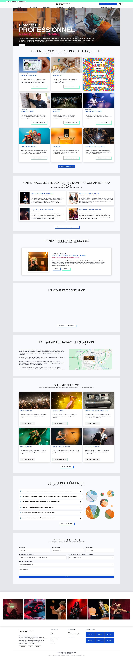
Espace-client (99, 68)
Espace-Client (21, 1)
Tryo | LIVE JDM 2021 (26, 446)
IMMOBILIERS (60, 7)
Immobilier (109, 640)
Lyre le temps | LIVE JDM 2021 (61, 446)
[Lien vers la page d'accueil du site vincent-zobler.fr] (63, 4)
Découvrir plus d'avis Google (66, 325)
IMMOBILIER (57, 75)
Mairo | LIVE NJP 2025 (26, 410)
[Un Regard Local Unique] (73, 198)
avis (30, 646)
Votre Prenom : (56, 547)
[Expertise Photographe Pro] (25, 198)
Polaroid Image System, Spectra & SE (96, 410)
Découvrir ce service (38, 122)
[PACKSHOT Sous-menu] (89, 7)
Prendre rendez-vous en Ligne (66, 166)
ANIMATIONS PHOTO (28, 147)
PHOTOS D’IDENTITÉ (32, 7)
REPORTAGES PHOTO (93, 111)
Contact (53, 643)
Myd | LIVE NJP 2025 (58, 410)
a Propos (22, 646)
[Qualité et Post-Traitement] (25, 214)
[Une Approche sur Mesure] (73, 214)
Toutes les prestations (98, 74)
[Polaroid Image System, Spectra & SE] (98, 400)
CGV (84, 655)
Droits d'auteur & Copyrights (54, 655)
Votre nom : (22, 547)
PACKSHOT (83, 7)
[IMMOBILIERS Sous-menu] (66, 7)
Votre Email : (89, 547)
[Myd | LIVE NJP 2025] (66, 400)
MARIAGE (19, 7)
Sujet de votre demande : (26, 561)
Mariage (100, 634)
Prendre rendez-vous (99, 80)
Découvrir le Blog (98, 62)
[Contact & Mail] (119, 4)
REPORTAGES (72, 7)
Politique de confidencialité (76, 655)
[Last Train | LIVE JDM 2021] (98, 436)
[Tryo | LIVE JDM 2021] (34, 436)
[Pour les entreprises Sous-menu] (115, 7)
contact (66, 268)
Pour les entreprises (106, 7)
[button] (51, 491)
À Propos (56, 268)
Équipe (37, 646)
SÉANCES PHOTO (27, 111)
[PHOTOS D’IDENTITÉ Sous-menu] (40, 7)
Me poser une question (66, 523)
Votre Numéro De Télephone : (27, 554)
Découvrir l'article (26, 423)
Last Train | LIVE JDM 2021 (92, 446)
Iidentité (90, 634)
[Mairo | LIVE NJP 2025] (34, 400)
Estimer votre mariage (74, 633)
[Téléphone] (122, 4)
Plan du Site (71, 637)
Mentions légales (65, 655)
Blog (8, 1)
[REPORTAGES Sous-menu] (78, 7)
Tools (52, 641)
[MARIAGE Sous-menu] (24, 7)
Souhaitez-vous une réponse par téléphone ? (81, 554)
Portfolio (14, 1)
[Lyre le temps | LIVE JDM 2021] (66, 436)
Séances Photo (47, 7)
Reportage (100, 640)
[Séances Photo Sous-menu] (53, 7)
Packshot (90, 640)
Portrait (109, 634)
